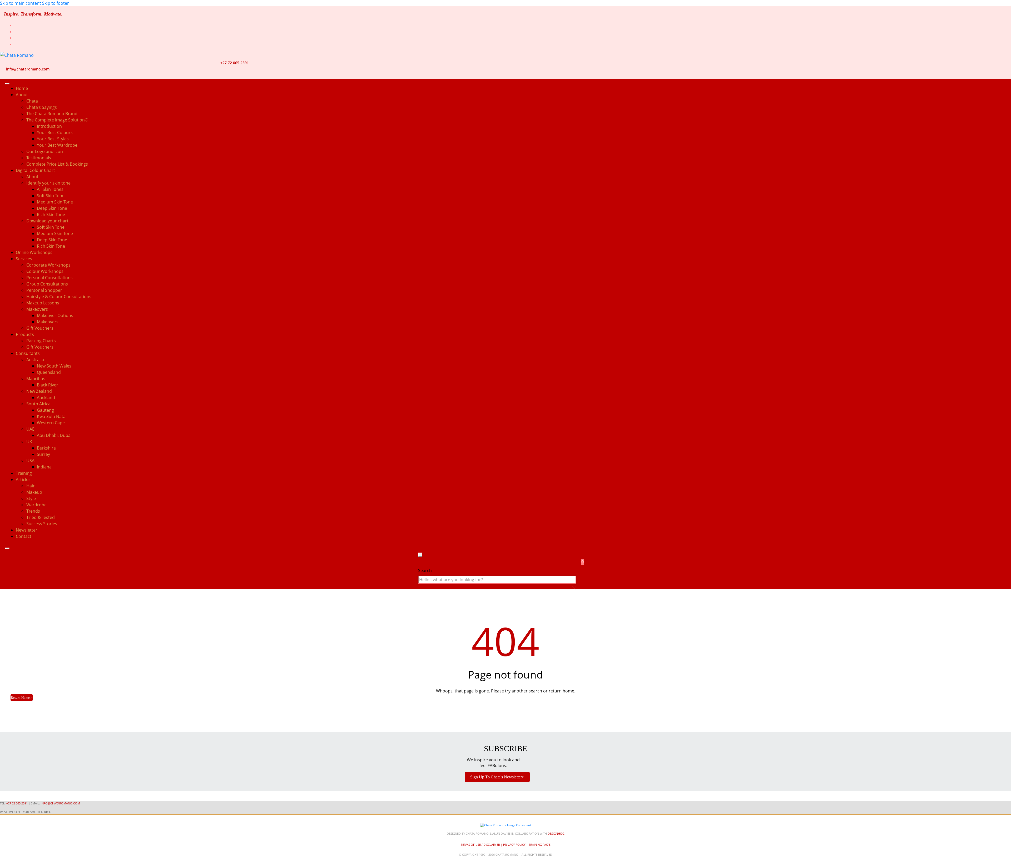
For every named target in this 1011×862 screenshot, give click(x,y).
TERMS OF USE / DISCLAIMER (480, 844)
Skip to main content (20, 3)
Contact (23, 536)
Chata (32, 101)
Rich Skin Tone (51, 214)
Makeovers (47, 322)
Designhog (556, 833)
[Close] (7, 548)
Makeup (34, 492)
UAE (30, 429)
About (32, 177)
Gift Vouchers (39, 328)
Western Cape (51, 423)
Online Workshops (34, 252)
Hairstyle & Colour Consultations (58, 296)
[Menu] (7, 83)
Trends (33, 511)
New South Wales (54, 366)
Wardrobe (36, 505)
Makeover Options (55, 315)
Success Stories (41, 524)
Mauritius (35, 378)
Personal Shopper (44, 290)
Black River (47, 385)
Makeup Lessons (42, 303)
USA (30, 460)
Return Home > (21, 698)
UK (29, 442)
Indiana (44, 467)
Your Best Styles (53, 139)
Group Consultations (47, 284)
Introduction (49, 126)
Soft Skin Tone (51, 195)
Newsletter (26, 530)
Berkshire (46, 448)
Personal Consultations (49, 277)
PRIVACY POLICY (514, 844)
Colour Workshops (44, 271)
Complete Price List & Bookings (57, 164)
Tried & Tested (40, 517)
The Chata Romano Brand (51, 113)
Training (24, 473)
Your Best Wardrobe (57, 145)
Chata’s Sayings (41, 107)
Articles (23, 479)
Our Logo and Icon (44, 151)
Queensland (49, 372)
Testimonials (38, 158)
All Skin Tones (50, 189)
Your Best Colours (55, 132)
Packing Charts (41, 341)
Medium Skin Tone (55, 202)
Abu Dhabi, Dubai (54, 435)
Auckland (46, 397)
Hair (30, 486)
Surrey (43, 454)
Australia (35, 360)
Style (31, 498)
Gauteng (45, 410)
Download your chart (47, 221)
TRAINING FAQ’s (540, 844)
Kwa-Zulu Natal (52, 416)
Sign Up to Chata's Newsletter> (497, 777)
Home (22, 88)
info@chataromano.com (27, 69)
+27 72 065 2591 (234, 62)
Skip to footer (55, 3)
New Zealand (39, 391)
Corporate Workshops (48, 265)
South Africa (38, 404)
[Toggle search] (420, 555)
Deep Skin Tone (52, 208)
